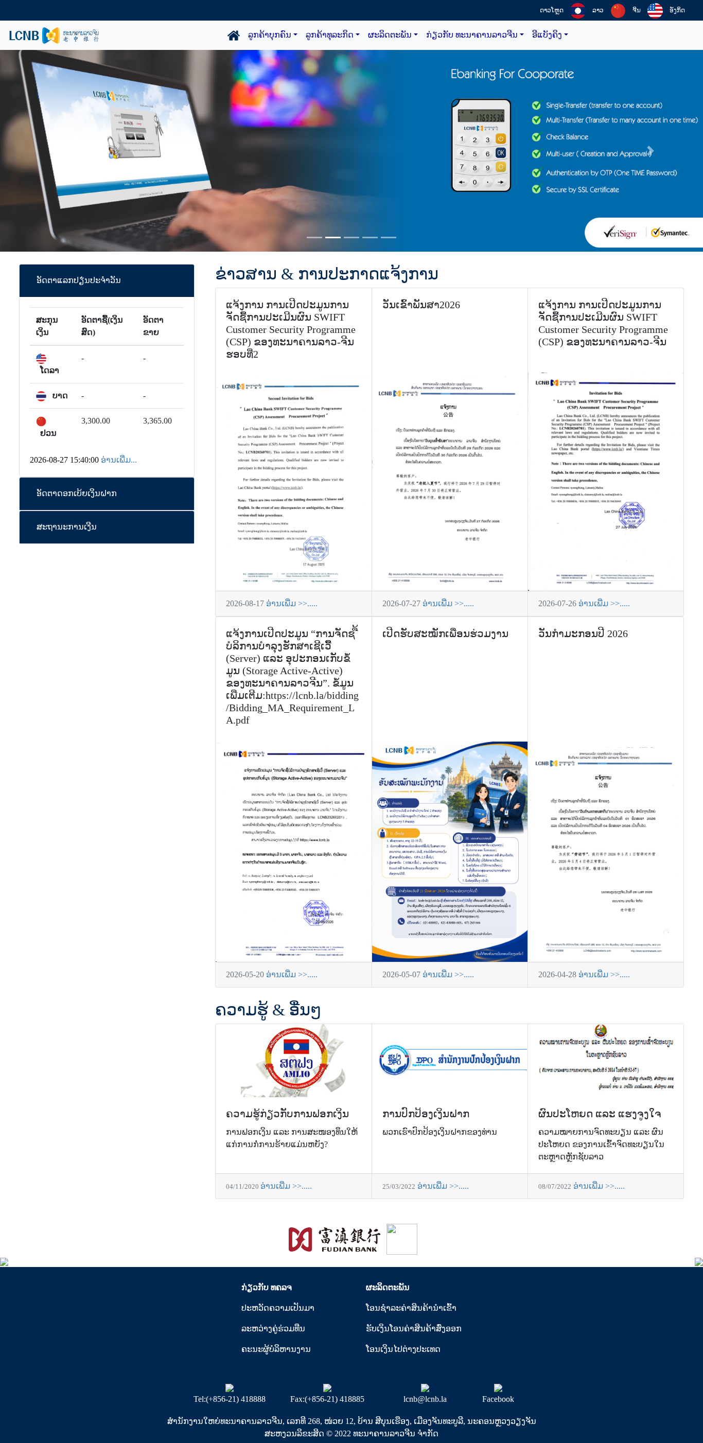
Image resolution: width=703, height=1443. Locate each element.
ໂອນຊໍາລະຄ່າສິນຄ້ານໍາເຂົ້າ (411, 1308)
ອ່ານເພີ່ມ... (119, 459)
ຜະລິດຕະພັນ (390, 34)
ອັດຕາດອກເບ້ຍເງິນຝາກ (77, 493)
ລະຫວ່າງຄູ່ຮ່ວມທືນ (273, 1328)
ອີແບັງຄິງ (547, 34)
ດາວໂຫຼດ (552, 10)
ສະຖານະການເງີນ (67, 526)
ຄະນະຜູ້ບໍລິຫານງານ (276, 1349)
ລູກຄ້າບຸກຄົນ (269, 34)
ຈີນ (636, 10)
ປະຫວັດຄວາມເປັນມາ (277, 1308)
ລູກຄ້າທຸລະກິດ (330, 34)
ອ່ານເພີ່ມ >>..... (292, 603)
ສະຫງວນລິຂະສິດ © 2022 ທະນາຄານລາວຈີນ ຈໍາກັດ (351, 1433)
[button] (53, 150)
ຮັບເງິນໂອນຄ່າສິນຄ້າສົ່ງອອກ (414, 1328)
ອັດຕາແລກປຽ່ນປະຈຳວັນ (79, 280)
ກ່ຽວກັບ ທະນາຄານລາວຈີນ (472, 34)
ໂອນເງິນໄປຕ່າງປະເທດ (403, 1349)
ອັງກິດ (677, 10)
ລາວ (598, 10)
